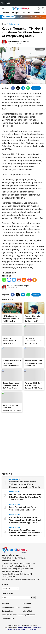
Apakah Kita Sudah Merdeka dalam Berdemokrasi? (33, 318)
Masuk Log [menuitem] (5, 3)
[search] (43, 8)
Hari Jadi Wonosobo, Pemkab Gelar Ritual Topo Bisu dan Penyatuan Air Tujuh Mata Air (25, 497)
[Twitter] (14, 280)
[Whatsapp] (4, 280)
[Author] (4, 42)
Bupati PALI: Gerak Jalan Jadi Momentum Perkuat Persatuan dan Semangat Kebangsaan (11, 411)
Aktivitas (5, 13)
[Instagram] (29, 280)
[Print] (24, 280)
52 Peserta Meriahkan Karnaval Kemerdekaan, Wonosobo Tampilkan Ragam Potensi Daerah (34, 344)
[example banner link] (14, 553)
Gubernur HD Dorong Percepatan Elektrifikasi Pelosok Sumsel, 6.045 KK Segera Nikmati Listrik (12, 367)
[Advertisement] (23, 439)
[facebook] (13, 88)
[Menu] (3, 8)
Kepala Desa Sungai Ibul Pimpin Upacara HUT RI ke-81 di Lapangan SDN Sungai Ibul (11, 388)
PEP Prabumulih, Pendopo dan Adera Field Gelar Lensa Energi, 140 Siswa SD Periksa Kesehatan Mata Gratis (12, 322)
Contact (36, 13)
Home (4, 24)
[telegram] (23, 88)
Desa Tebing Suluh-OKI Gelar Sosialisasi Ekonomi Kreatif (22, 508)
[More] (34, 280)
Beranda (26, 13)
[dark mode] (38, 8)
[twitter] (18, 88)
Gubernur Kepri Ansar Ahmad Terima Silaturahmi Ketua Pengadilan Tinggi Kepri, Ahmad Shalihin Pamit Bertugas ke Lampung (24, 484)
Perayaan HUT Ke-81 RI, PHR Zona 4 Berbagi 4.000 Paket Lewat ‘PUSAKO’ (34, 386)
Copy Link (36, 88)
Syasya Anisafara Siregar (18, 41)
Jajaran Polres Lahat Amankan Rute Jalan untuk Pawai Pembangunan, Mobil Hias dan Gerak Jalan (34, 365)
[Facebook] (9, 280)
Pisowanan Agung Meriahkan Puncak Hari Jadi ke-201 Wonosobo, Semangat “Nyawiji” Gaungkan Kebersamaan (25, 533)
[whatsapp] (28, 88)
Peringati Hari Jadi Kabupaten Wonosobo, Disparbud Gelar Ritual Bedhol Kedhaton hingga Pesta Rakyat (25, 520)
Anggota (15, 13)
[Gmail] (19, 280)
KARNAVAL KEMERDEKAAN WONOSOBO (9, 340)
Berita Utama (14, 24)
